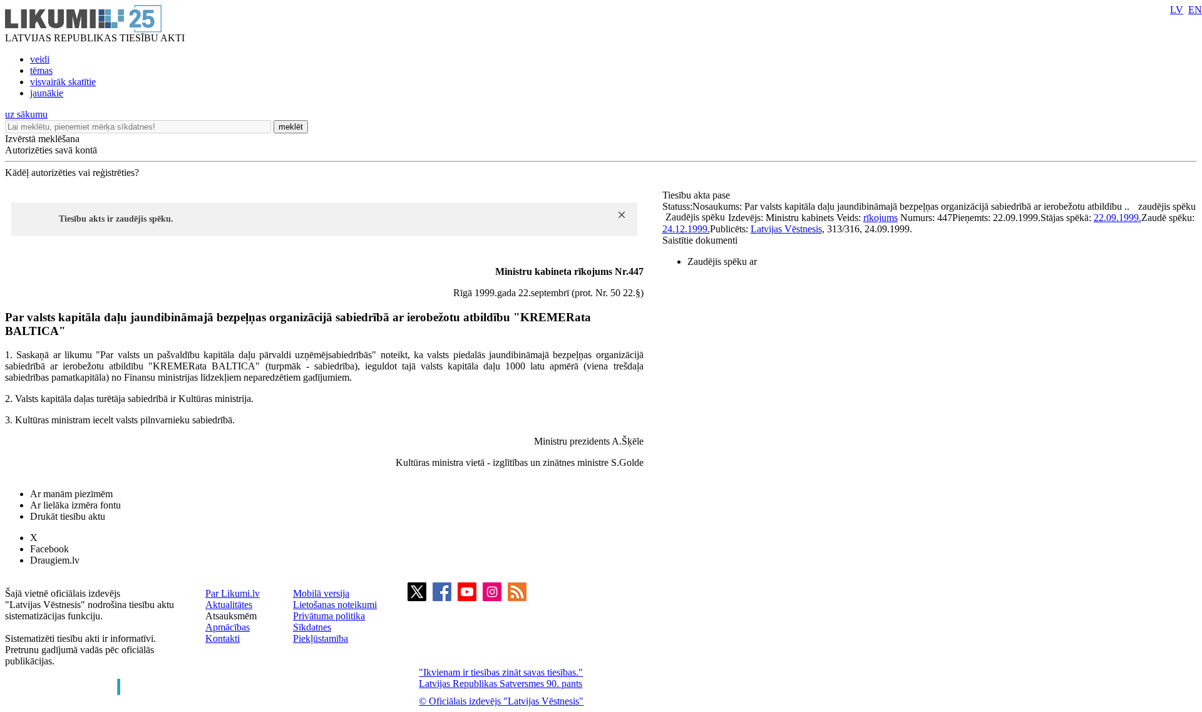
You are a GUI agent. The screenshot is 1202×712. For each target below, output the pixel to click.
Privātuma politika (329, 616)
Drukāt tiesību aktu (67, 516)
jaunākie (46, 93)
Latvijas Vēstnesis (786, 229)
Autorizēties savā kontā (51, 150)
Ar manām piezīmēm (71, 493)
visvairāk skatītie (63, 81)
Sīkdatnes (312, 627)
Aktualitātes (228, 604)
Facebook (49, 549)
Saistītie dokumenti (699, 240)
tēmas (41, 70)
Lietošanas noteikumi (335, 604)
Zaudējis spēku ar (722, 261)
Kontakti (222, 638)
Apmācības (227, 627)
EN (1195, 9)
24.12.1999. (686, 229)
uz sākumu (26, 114)
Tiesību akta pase (697, 195)
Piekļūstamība (320, 638)
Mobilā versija (321, 593)
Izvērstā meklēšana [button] (42, 138)
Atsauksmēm (231, 616)
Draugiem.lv (55, 560)
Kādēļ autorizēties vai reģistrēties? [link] (72, 172)
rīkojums (880, 217)
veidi (39, 59)
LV (1176, 9)
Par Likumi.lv (232, 593)
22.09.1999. (1117, 217)
